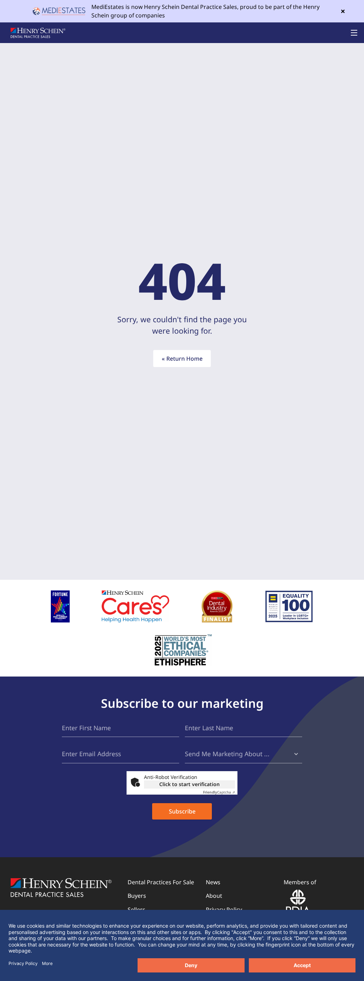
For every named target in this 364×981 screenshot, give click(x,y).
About (214, 896)
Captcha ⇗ (219, 792)
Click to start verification (189, 784)
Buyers (137, 896)
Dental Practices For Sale (161, 882)
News (213, 882)
